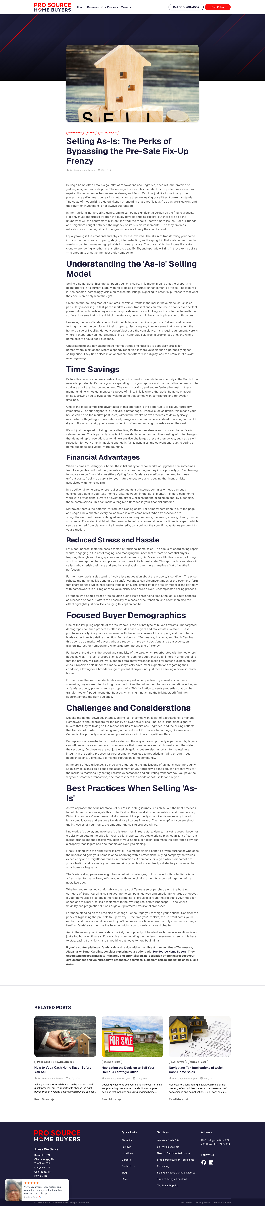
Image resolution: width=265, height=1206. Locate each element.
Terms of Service (222, 1202)
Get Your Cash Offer (168, 1140)
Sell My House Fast (168, 1146)
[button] (126, 7)
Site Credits (186, 1202)
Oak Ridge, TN (42, 1171)
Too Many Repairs (167, 1185)
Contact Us (128, 1166)
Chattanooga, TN (44, 1159)
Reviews (93, 7)
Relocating (163, 1166)
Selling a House (108, 133)
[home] (52, 7)
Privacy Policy (203, 1202)
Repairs (91, 133)
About (80, 7)
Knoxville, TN (42, 1155)
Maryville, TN (42, 1167)
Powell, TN (40, 1175)
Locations (127, 1153)
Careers (126, 1159)
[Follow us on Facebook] (203, 1162)
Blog (124, 1172)
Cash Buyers (75, 133)
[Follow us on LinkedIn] (211, 1162)
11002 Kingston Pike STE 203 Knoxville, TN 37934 (215, 1142)
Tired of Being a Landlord (172, 1179)
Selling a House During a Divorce (176, 1172)
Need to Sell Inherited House (173, 1153)
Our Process (109, 7)
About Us (127, 1140)
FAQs (124, 1179)
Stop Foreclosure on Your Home (175, 1159)
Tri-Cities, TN (42, 1163)
